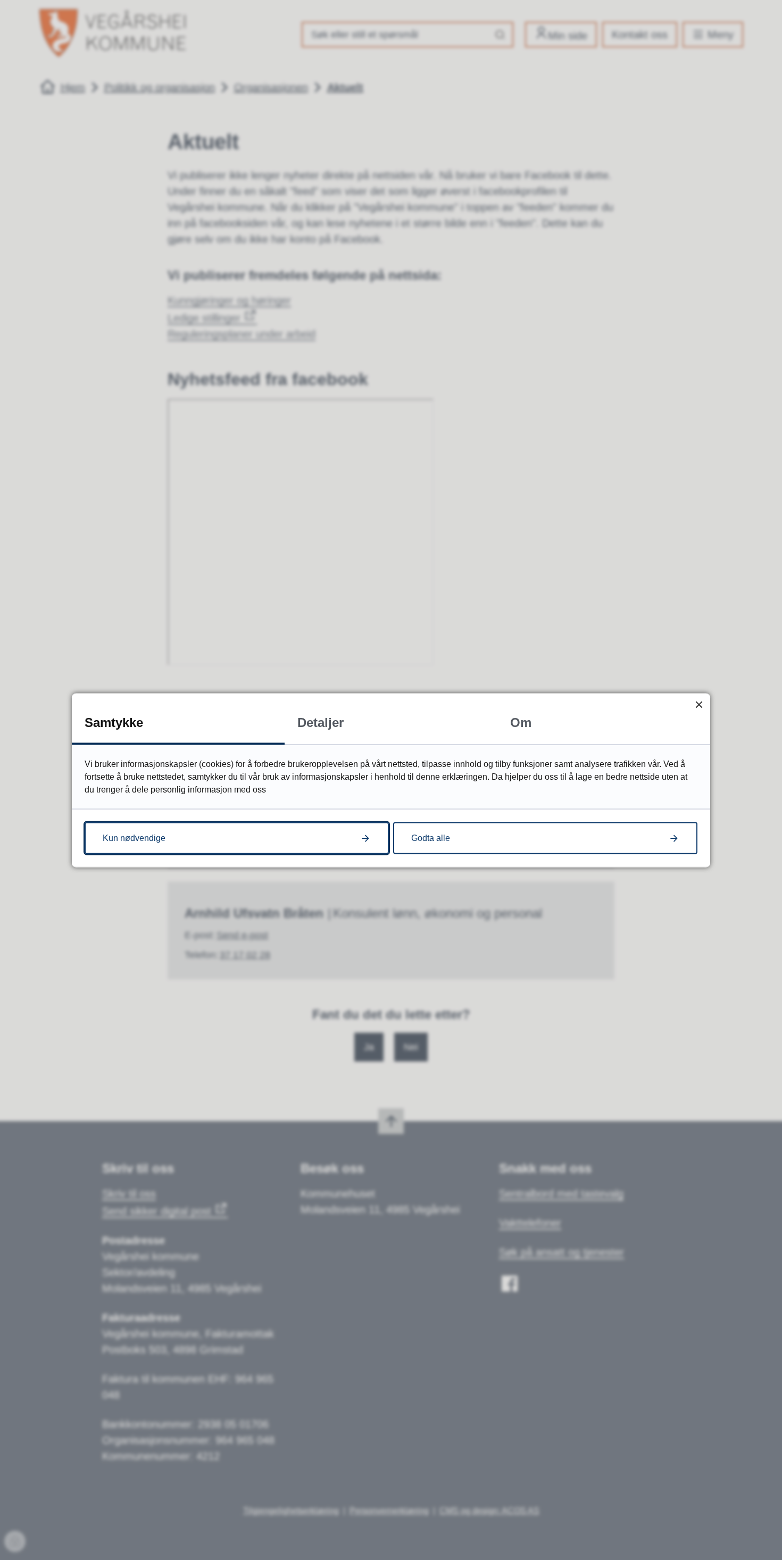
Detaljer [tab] (320, 722)
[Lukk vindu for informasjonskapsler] (698, 704)
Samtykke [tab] (114, 722)
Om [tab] (520, 722)
